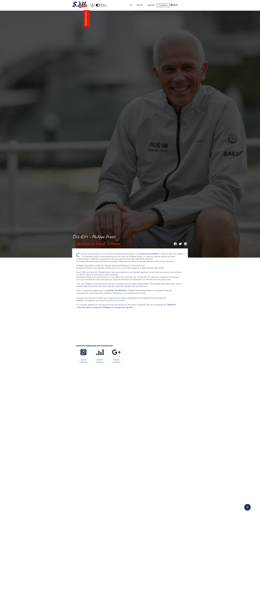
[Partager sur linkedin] (185, 243)
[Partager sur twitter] (180, 243)
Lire (130, 5)
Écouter (140, 5)
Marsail (103, 4)
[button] (87, 18)
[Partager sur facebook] (175, 243)
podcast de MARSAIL (150, 254)
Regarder (151, 5)
